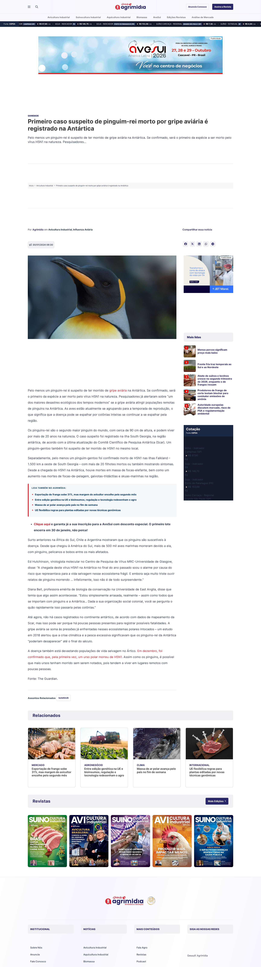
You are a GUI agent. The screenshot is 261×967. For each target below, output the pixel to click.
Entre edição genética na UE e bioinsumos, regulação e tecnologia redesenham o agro (86, 499)
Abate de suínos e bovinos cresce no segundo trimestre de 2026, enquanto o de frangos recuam (215, 380)
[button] (37, 7)
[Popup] (29, 7)
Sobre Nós (36, 947)
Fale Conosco (38, 961)
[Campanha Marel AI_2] (208, 275)
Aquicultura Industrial (95, 954)
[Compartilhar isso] (185, 244)
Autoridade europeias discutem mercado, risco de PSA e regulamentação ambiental (214, 409)
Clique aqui (42, 524)
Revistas (141, 954)
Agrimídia (38, 229)
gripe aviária (118, 390)
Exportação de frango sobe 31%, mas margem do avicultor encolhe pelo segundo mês (86, 494)
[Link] (47, 841)
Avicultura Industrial (60, 229)
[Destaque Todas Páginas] (130, 55)
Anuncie (35, 954)
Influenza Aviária (83, 229)
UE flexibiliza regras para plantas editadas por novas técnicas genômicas (78, 510)
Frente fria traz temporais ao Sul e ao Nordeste (214, 366)
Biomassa (89, 961)
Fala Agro (142, 947)
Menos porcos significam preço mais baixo (212, 351)
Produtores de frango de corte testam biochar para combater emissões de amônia (213, 395)
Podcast (141, 961)
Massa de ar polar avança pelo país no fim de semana (66, 504)
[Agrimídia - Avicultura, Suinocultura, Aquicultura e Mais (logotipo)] (130, 6)
